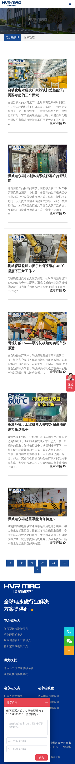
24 (64, 562)
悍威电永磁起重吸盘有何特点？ (32, 519)
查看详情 (56, 123)
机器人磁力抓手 (13, 696)
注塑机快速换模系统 (16, 674)
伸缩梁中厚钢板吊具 (16, 646)
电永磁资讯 (12, 37)
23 (53, 562)
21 (32, 562)
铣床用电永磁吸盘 (48, 696)
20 (21, 562)
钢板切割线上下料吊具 (17, 640)
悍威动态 (29, 37)
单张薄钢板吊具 (13, 634)
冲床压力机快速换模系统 (18, 668)
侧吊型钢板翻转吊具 (16, 628)
